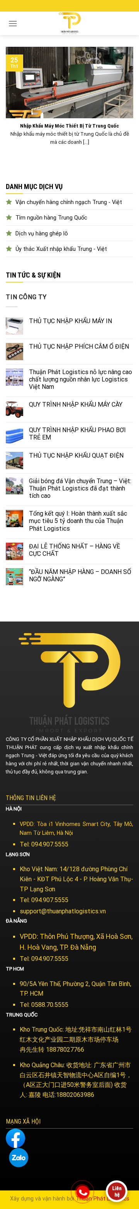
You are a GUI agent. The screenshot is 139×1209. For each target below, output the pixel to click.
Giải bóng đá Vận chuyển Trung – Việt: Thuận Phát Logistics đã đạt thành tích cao (80, 488)
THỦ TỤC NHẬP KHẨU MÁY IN (70, 321)
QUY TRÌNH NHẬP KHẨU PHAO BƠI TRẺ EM (77, 433)
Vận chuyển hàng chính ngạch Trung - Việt (68, 202)
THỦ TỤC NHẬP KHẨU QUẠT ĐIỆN (76, 455)
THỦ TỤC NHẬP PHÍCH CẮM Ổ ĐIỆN (79, 346)
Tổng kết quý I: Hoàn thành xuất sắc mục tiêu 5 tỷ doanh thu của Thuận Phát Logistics (78, 521)
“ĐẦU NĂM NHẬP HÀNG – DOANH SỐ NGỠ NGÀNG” (80, 575)
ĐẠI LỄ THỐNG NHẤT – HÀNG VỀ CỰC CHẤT (74, 550)
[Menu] (13, 23)
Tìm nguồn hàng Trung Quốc (51, 218)
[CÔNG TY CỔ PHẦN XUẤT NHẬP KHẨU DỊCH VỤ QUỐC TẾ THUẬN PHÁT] (69, 23)
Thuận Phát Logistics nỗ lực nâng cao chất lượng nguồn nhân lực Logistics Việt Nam (80, 379)
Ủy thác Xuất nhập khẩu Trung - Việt (61, 249)
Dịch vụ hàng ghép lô (41, 233)
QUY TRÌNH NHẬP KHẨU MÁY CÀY (75, 404)
